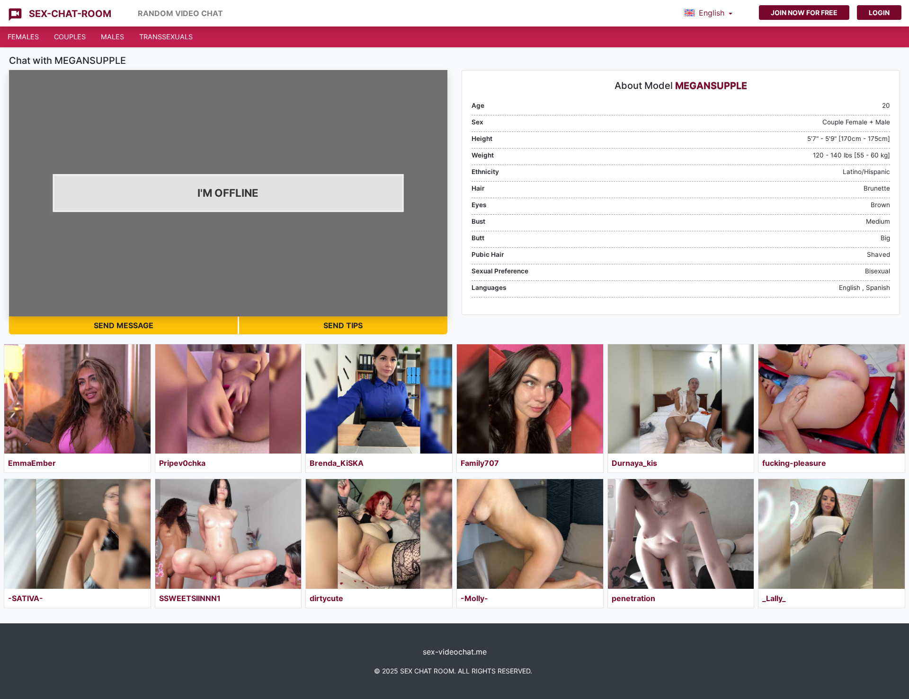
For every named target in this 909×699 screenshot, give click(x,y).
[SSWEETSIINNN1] (228, 533)
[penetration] (681, 533)
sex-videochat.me (455, 651)
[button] (708, 13)
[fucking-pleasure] (831, 399)
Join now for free (804, 13)
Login (879, 13)
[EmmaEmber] (77, 399)
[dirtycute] (379, 533)
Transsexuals (166, 37)
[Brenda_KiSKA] (379, 399)
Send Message (123, 325)
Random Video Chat (180, 13)
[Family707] (530, 399)
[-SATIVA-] (77, 533)
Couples (70, 37)
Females (23, 37)
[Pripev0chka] (228, 399)
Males (112, 37)
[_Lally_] (831, 533)
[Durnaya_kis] (681, 399)
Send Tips (343, 325)
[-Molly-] (530, 533)
